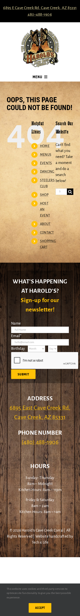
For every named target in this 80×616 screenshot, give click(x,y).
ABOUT (45, 224)
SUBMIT (23, 374)
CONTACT (47, 232)
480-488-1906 (40, 14)
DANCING (47, 171)
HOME (45, 146)
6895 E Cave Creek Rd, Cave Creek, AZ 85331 (40, 8)
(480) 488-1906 (40, 442)
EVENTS (46, 163)
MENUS (45, 154)
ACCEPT (40, 608)
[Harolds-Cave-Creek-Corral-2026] (40, 29)
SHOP (44, 194)
